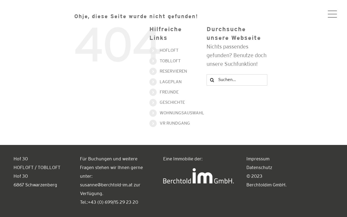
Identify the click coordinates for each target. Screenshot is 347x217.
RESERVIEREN (173, 71)
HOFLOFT (169, 50)
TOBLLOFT (170, 61)
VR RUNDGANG (175, 123)
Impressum (257, 159)
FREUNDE (169, 92)
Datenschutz (259, 168)
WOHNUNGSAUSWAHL (182, 113)
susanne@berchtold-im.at (106, 185)
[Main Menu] (332, 14)
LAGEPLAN (171, 82)
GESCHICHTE (172, 103)
